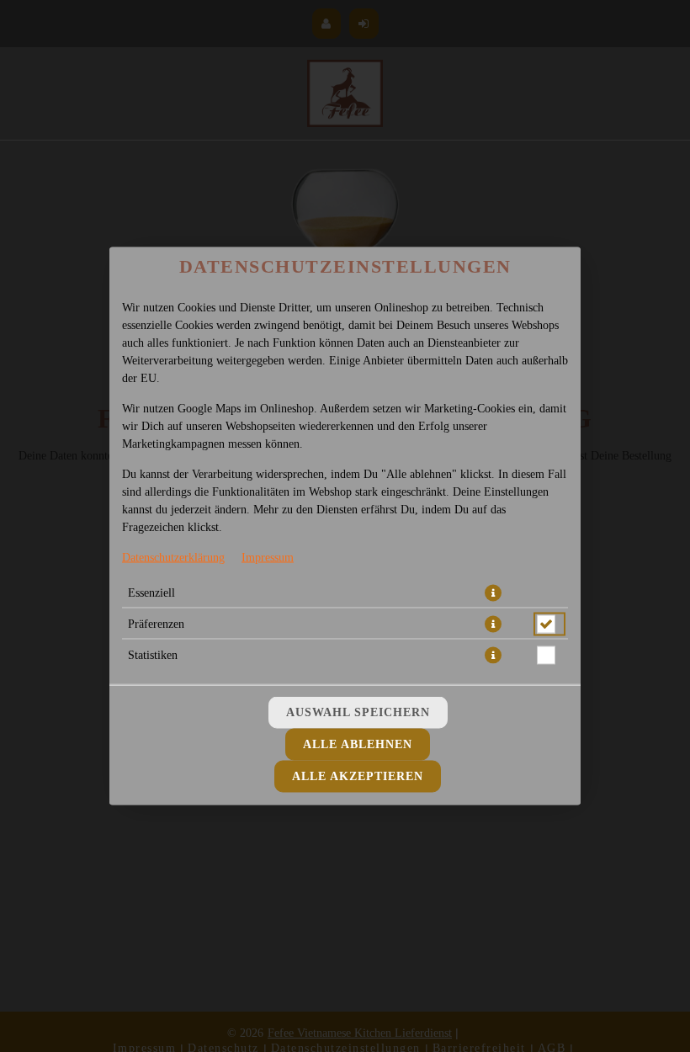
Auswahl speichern (358, 712)
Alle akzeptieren (357, 776)
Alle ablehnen (357, 744)
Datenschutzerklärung (173, 557)
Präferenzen (156, 624)
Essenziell (151, 593)
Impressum (268, 557)
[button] (493, 593)
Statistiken (153, 655)
